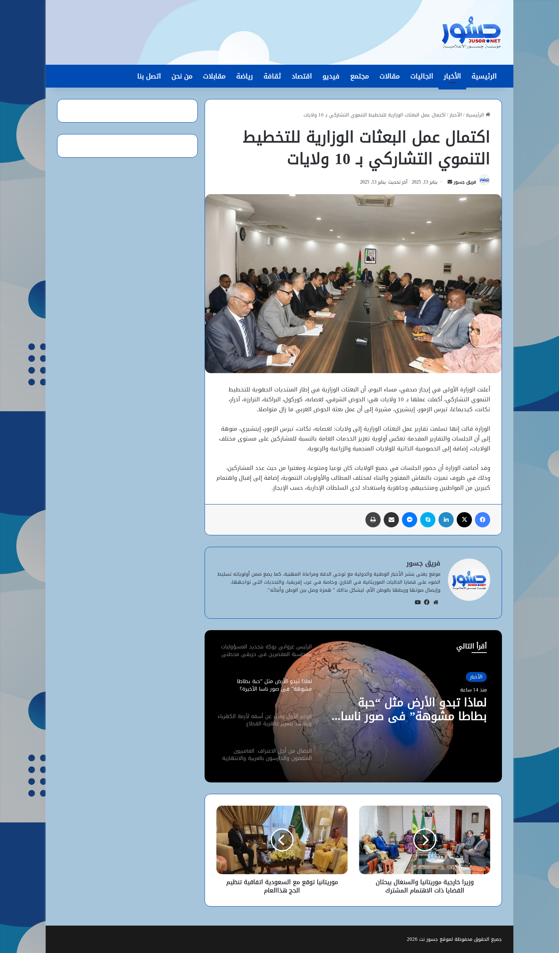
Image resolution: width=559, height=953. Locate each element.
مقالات (390, 76)
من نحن (182, 76)
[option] (353, 706)
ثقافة (272, 76)
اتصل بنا (149, 76)
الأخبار (452, 76)
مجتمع (359, 76)
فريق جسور (465, 182)
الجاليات (421, 76)
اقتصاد (302, 76)
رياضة (244, 76)
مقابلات (214, 76)
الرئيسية (484, 76)
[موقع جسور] (471, 32)
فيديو (331, 76)
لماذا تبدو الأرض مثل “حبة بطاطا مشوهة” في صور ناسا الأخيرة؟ (414, 709)
